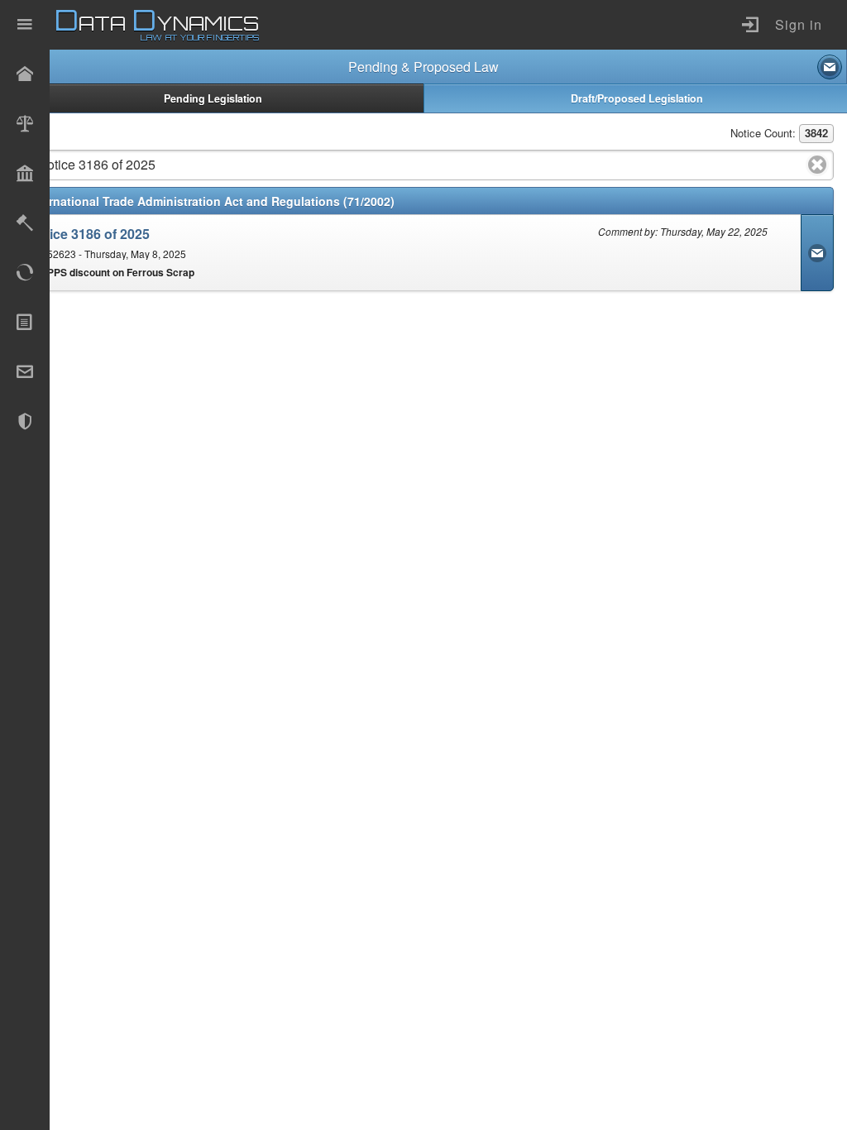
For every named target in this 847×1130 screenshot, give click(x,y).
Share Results (829, 67)
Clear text (817, 164)
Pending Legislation (213, 98)
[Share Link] (817, 252)
